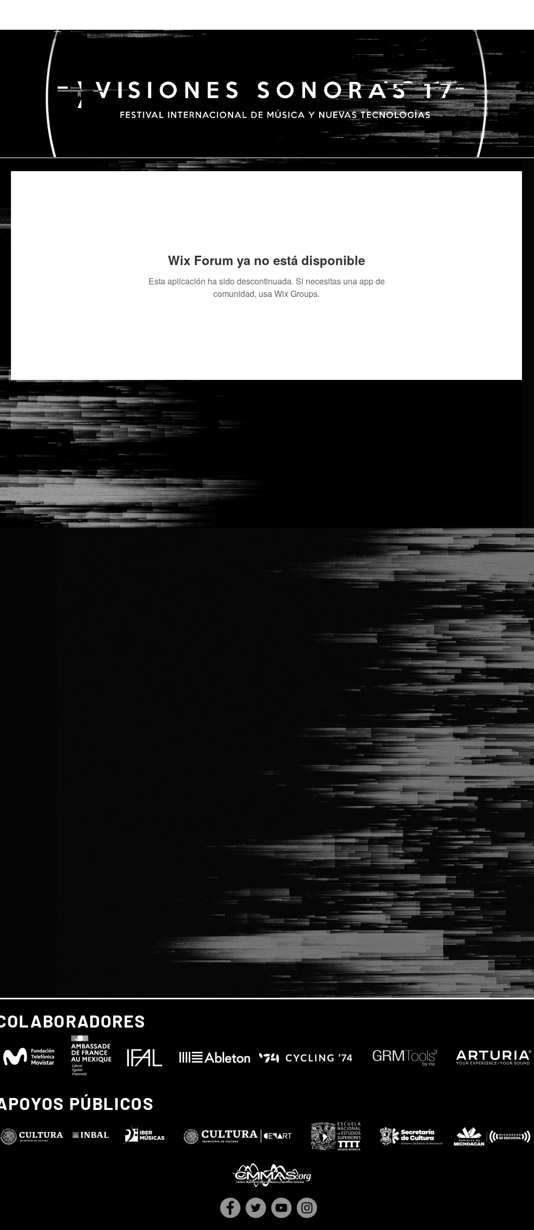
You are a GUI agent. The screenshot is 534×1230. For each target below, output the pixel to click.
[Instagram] (307, 1208)
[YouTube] (281, 1208)
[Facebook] (230, 1208)
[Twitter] (256, 1208)
